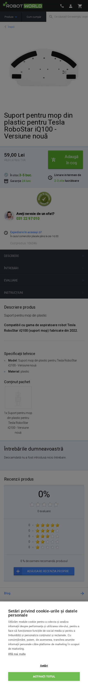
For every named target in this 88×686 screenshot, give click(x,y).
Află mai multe (17, 654)
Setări (44, 665)
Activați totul (44, 676)
